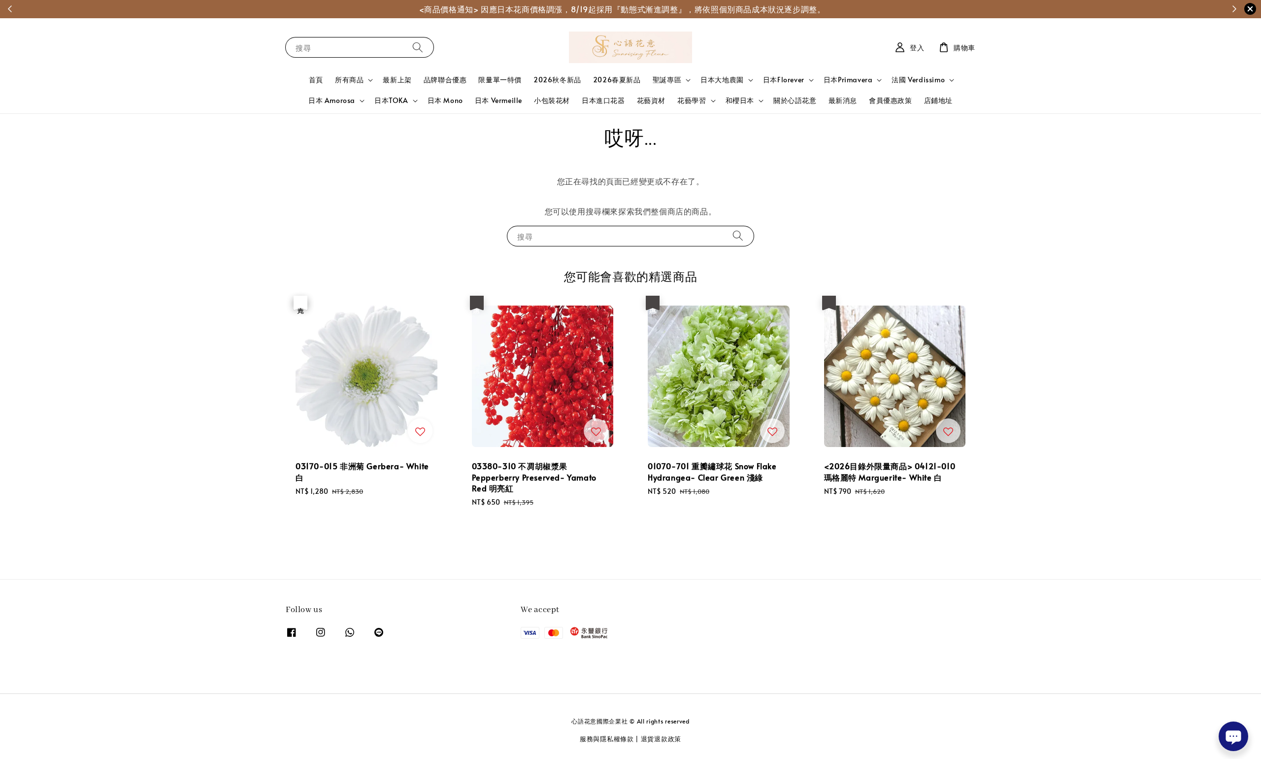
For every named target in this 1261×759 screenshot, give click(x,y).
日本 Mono (445, 100)
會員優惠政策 (890, 100)
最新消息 (843, 100)
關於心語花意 (795, 100)
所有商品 (349, 79)
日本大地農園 (722, 79)
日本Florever (783, 79)
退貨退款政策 (661, 738)
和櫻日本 (740, 100)
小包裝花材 (552, 100)
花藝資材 (651, 100)
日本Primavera (848, 79)
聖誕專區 (667, 79)
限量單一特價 (500, 79)
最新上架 (397, 79)
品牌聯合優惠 (445, 79)
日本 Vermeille (498, 100)
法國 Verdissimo (918, 79)
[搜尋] (417, 47)
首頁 (316, 79)
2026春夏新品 (617, 79)
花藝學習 (691, 100)
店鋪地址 (938, 100)
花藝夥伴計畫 (641, 8)
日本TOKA (391, 100)
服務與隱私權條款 (607, 738)
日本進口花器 (603, 100)
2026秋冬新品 (557, 79)
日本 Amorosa (331, 100)
